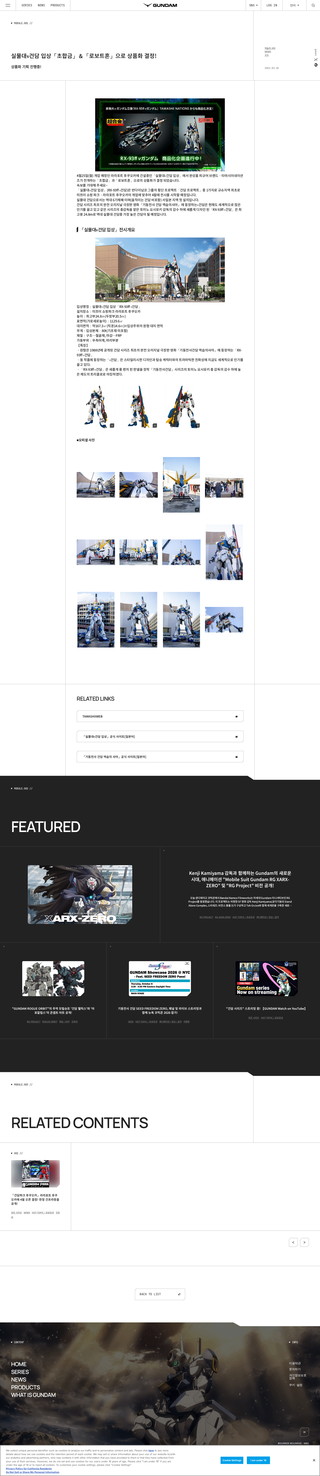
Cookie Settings (232, 1460)
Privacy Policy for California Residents (29, 1468)
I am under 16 (258, 1460)
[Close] (314, 1460)
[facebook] (315, 65)
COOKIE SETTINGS (299, 1385)
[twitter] (315, 59)
